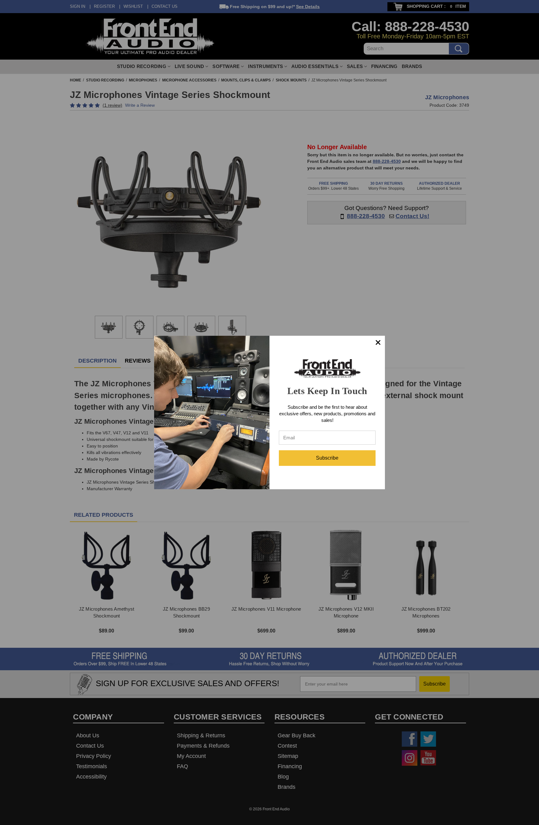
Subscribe (327, 458)
